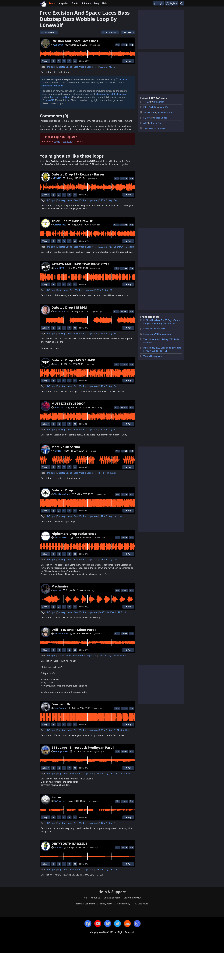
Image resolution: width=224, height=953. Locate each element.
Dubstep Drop (62, 490)
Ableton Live (123, 730)
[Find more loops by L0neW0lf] (53, 61)
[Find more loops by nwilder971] (53, 328)
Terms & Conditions (85, 903)
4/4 (95, 66)
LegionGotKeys (61, 633)
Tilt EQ (146, 101)
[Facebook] (88, 923)
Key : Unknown (116, 246)
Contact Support (112, 897)
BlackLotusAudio (62, 494)
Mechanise (59, 586)
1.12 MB (103, 429)
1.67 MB (103, 66)
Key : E (112, 66)
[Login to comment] (69, 61)
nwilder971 (59, 311)
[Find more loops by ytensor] (53, 607)
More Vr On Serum (65, 447)
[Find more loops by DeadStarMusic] (53, 554)
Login (46, 61)
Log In (57, 141)
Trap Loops (62, 290)
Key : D (112, 730)
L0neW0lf (58, 44)
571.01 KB (104, 472)
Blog (96, 3)
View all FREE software (154, 128)
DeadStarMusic (61, 537)
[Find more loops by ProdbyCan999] (53, 768)
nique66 (58, 847)
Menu (49, 32)
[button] (182, 3)
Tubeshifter (149, 112)
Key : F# (112, 333)
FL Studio (129, 246)
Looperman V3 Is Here (154, 328)
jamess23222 (60, 407)
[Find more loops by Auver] (53, 381)
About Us (95, 897)
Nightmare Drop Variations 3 (73, 533)
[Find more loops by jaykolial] (53, 467)
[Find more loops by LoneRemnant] (53, 724)
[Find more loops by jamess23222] (53, 424)
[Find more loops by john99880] (53, 284)
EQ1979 (147, 117)
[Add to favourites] (64, 61)
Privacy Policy (105, 903)
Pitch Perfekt (149, 107)
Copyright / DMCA (132, 897)
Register (67, 141)
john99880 (59, 268)
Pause (56, 797)
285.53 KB (104, 612)
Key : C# (108, 290)
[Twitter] (117, 923)
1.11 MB (103, 386)
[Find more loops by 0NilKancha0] (53, 241)
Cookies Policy (123, 903)
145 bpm (51, 66)
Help (104, 3)
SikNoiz (57, 801)
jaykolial (58, 450)
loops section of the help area (111, 94)
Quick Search (111, 32)
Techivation (158, 101)
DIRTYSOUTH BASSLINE (69, 843)
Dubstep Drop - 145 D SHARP (73, 360)
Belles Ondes (160, 117)
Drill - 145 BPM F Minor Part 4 (73, 629)
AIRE (145, 123)
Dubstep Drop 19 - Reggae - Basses (77, 174)
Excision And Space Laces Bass (74, 41)
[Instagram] (137, 923)
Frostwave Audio (166, 112)
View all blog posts (152, 356)
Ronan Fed (156, 123)
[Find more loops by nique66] (53, 864)
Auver (57, 364)
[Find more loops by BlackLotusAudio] (53, 511)
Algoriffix (163, 107)
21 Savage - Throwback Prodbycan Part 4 (82, 747)
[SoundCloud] (127, 923)
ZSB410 (57, 178)
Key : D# (113, 200)
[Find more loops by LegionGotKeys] (53, 650)
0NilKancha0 (60, 224)
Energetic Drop (62, 704)
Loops (52, 3)
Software (86, 3)
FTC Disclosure (141, 903)
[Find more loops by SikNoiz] (53, 817)
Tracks (75, 3)
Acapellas (63, 3)
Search (129, 32)
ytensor (58, 590)
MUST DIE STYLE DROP (68, 403)
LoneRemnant (61, 708)
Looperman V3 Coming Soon (157, 334)
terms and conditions (52, 85)
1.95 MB (99, 290)
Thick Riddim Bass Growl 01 (72, 221)
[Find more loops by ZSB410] (53, 195)
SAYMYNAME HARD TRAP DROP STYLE (80, 264)
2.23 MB (103, 200)
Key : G (112, 823)
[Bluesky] (107, 923)
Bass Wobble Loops (83, 66)
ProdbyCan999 (61, 751)
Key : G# (113, 559)
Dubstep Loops (64, 66)
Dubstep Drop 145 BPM (69, 307)
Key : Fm (112, 655)
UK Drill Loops (64, 655)
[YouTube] (97, 923)
